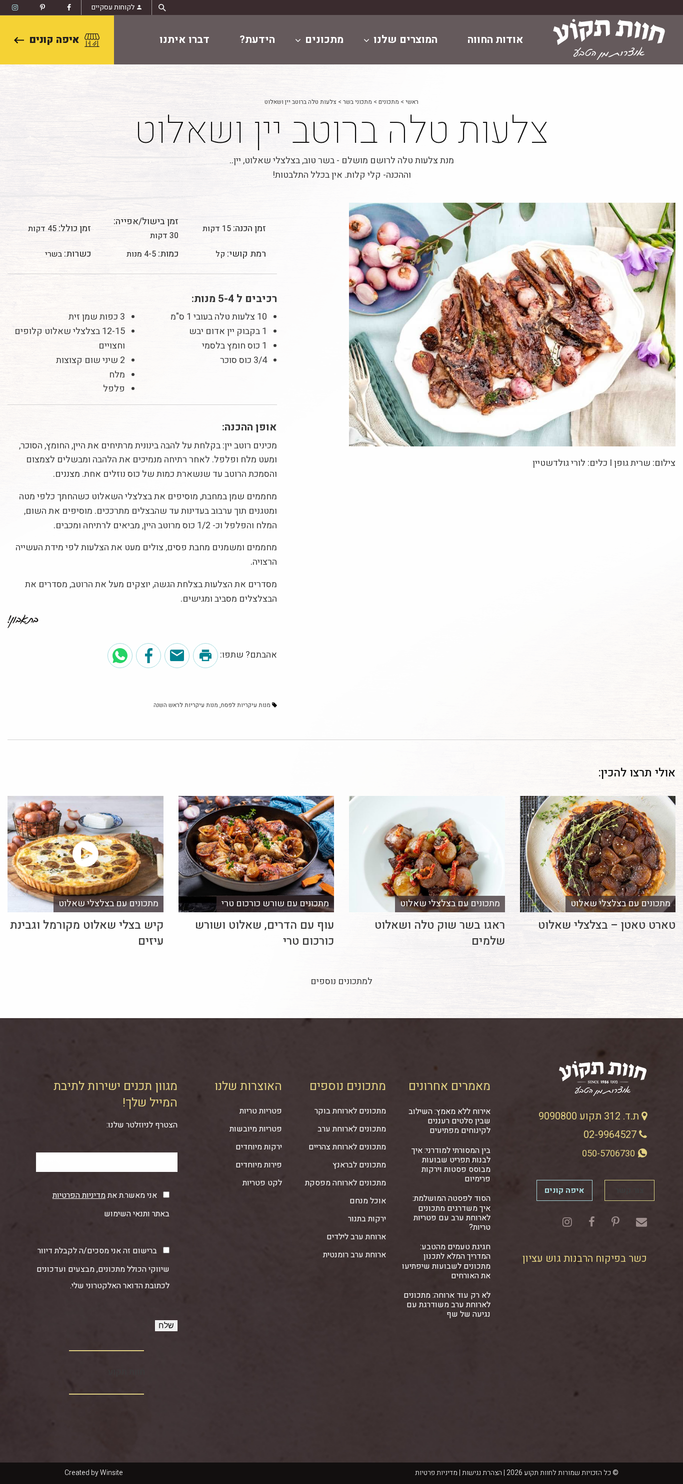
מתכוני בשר (357, 101)
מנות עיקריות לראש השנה (186, 705)
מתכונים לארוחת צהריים (347, 1147)
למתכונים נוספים (341, 981)
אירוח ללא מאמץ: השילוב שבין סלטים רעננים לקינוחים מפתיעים (449, 1121)
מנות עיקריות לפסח (245, 705)
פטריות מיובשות (256, 1129)
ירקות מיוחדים (259, 1147)
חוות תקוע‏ (126, 1372)
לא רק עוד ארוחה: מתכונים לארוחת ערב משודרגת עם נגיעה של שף (447, 1304)
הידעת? (257, 39)
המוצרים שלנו (406, 39)
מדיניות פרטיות (436, 1473)
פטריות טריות (261, 1111)
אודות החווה (496, 39)
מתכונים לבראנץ (359, 1165)
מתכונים (324, 39)
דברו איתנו (185, 39)
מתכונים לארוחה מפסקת (345, 1183)
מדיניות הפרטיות (79, 1195)
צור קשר (629, 1190)
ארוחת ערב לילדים (356, 1237)
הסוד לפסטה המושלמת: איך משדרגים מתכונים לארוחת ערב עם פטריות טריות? (451, 1212)
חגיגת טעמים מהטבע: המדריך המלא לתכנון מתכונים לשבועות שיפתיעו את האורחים (446, 1261)
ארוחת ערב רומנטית (354, 1255)
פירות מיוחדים (259, 1165)
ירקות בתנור (367, 1219)
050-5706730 (609, 1153)
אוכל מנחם (368, 1201)
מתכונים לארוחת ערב (352, 1129)
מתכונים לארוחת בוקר (350, 1111)
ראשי (412, 101)
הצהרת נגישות (482, 1473)
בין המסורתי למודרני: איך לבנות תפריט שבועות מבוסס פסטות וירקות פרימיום (451, 1164)
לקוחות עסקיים (113, 7)
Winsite (111, 1473)
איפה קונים (54, 39)
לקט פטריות (262, 1183)
